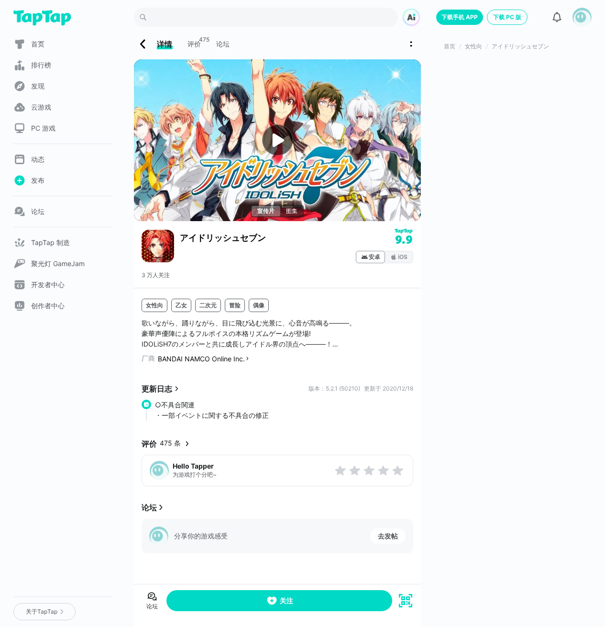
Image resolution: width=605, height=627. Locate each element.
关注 (286, 600)
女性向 (154, 305)
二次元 (208, 305)
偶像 (258, 305)
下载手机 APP (459, 17)
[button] (582, 17)
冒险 (235, 305)
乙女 (181, 305)
